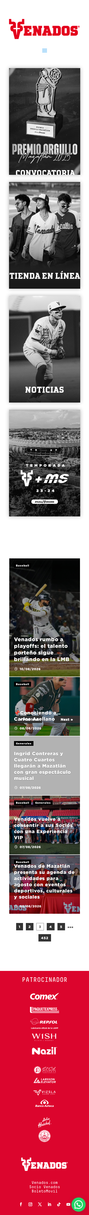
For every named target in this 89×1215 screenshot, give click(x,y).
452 (44, 938)
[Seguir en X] (40, 1204)
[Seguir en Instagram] (30, 1204)
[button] (78, 1204)
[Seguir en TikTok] (59, 1204)
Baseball (22, 565)
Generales (24, 743)
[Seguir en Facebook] (21, 1204)
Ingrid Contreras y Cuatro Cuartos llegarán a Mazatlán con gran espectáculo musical (42, 766)
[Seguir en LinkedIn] (49, 1204)
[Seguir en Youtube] (68, 1204)
